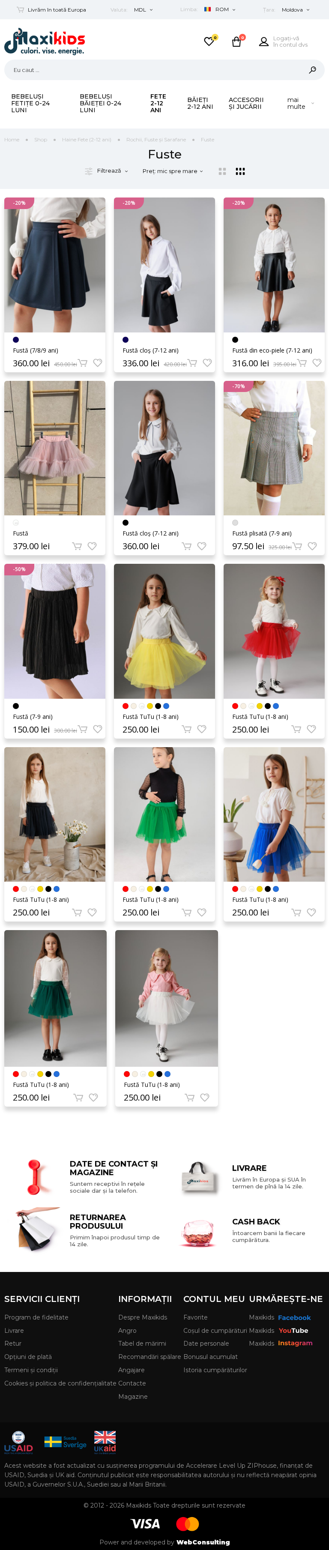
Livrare (14, 1331)
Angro (127, 1331)
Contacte (132, 1383)
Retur (12, 1343)
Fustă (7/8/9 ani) (35, 350)
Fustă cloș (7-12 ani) (151, 350)
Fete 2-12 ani (158, 103)
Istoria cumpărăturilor (215, 1370)
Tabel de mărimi (142, 1343)
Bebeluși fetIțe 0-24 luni (30, 103)
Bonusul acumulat (210, 1357)
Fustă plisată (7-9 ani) (262, 533)
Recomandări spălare (149, 1357)
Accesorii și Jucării (246, 103)
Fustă (20, 533)
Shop (40, 139)
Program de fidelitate (36, 1317)
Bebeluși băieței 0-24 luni (100, 103)
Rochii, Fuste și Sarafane (156, 139)
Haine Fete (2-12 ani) (86, 139)
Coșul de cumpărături (215, 1331)
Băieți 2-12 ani (200, 103)
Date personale (206, 1343)
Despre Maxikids (142, 1317)
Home (11, 139)
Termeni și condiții (31, 1370)
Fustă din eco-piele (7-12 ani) (272, 350)
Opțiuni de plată (28, 1357)
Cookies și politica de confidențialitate (60, 1383)
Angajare (131, 1370)
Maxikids (261, 1317)
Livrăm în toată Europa (57, 9)
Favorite (195, 1317)
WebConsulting (203, 1542)
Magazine (133, 1396)
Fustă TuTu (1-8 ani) (151, 716)
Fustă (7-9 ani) (33, 716)
